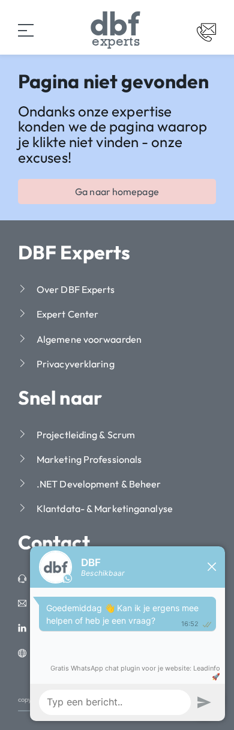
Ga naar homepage (117, 192)
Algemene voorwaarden (89, 339)
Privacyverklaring (76, 364)
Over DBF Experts (76, 289)
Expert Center (67, 314)
